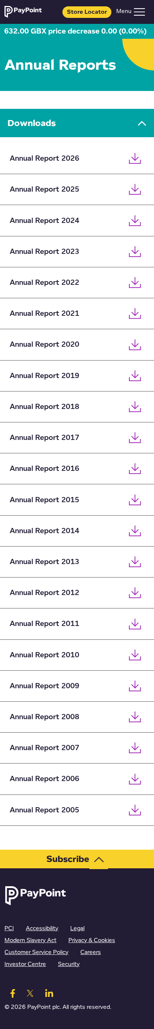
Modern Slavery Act (30, 940)
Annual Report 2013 (44, 561)
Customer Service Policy (36, 952)
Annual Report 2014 (44, 530)
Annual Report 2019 (44, 375)
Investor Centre (25, 964)
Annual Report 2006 (44, 778)
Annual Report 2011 (44, 623)
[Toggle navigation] (139, 12)
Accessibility (42, 928)
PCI (9, 928)
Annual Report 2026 (44, 158)
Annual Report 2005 (44, 810)
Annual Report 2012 (44, 592)
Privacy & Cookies (91, 940)
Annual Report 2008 (44, 716)
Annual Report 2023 (44, 251)
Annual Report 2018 (44, 406)
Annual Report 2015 (44, 499)
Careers (90, 952)
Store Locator (87, 12)
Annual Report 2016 (44, 468)
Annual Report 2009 (44, 686)
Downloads (31, 122)
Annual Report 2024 (44, 220)
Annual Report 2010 (44, 655)
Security (69, 964)
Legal (77, 928)
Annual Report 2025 (44, 189)
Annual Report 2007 (44, 747)
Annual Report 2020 (44, 344)
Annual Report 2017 (44, 437)
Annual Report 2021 (44, 313)
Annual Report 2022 (44, 282)
